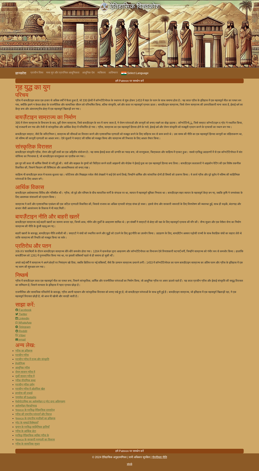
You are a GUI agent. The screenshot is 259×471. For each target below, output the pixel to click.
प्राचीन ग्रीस (22, 354)
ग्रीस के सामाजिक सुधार (27, 443)
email (22, 339)
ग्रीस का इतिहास (23, 350)
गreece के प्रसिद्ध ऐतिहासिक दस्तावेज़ (35, 409)
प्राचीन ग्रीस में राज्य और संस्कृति (32, 359)
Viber (22, 335)
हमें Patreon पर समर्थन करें (129, 80)
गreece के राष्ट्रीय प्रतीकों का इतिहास (35, 418)
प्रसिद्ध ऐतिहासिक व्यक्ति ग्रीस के (32, 435)
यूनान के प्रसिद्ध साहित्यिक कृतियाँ (32, 426)
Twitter (22, 314)
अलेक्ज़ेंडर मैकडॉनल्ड (26, 405)
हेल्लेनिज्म (20, 363)
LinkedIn (23, 318)
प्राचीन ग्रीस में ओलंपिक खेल (30, 388)
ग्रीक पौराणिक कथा (25, 380)
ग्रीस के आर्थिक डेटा (25, 431)
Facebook (24, 309)
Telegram (24, 326)
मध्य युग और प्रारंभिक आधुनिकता (62, 72)
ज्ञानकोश (20, 73)
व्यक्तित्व (101, 72)
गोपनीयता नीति (159, 457)
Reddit (22, 331)
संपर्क (129, 464)
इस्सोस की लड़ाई (23, 393)
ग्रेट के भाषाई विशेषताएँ (26, 422)
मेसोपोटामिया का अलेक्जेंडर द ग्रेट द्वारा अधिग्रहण (40, 401)
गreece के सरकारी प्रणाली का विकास (35, 439)
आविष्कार (113, 72)
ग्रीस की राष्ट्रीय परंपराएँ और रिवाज (33, 414)
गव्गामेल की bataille (25, 397)
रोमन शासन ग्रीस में (25, 371)
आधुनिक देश (88, 72)
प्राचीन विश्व (36, 72)
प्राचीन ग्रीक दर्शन (24, 384)
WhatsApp (25, 322)
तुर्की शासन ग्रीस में (25, 376)
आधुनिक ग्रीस (22, 367)
